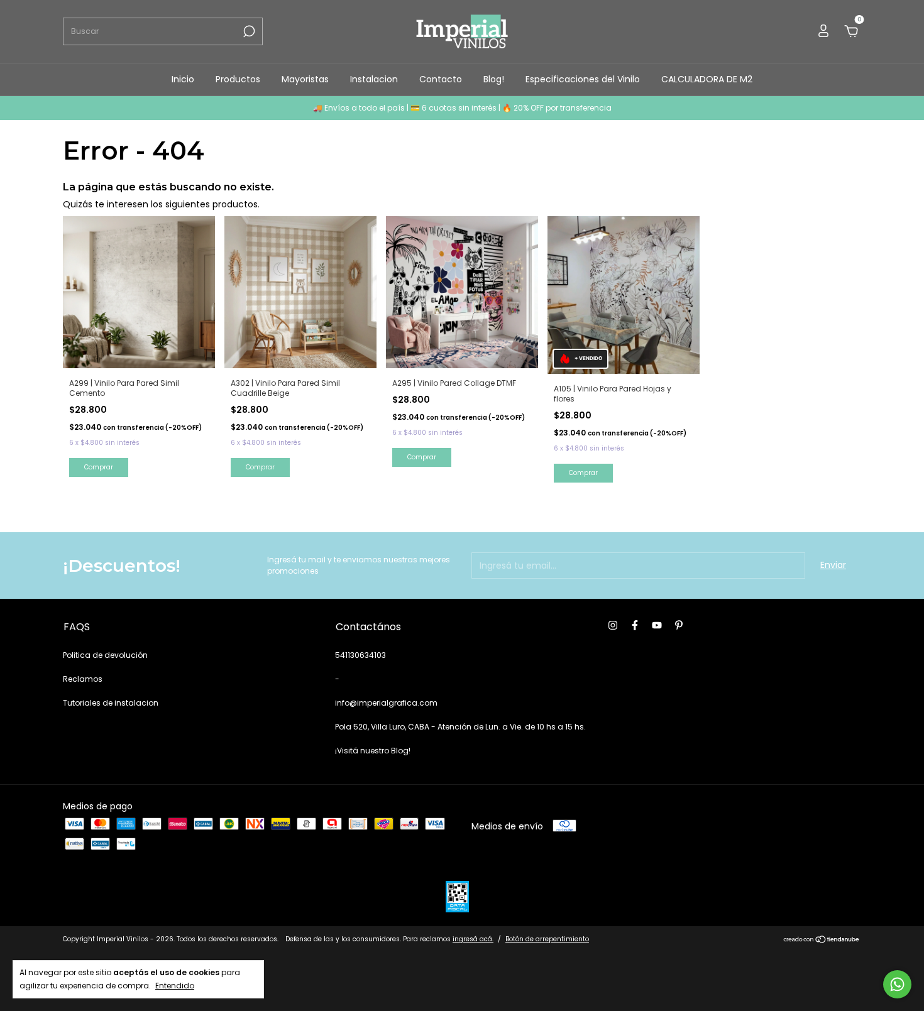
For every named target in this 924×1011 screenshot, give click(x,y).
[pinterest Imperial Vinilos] (679, 625)
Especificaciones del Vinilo (582, 79)
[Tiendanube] (822, 940)
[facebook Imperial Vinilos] (635, 625)
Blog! (493, 79)
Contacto (440, 79)
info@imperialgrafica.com (386, 702)
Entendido (174, 985)
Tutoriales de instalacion (110, 702)
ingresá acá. (473, 939)
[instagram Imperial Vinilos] (613, 625)
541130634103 (360, 655)
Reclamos (82, 679)
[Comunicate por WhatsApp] (897, 984)
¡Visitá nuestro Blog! (372, 750)
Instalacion (374, 79)
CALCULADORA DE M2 (706, 79)
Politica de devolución (105, 655)
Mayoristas (305, 79)
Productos (238, 79)
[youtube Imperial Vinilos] (657, 625)
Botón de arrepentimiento (547, 939)
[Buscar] (248, 31)
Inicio (183, 79)
